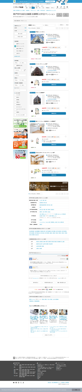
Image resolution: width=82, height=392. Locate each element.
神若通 (37, 241)
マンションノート (35, 278)
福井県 (33, 369)
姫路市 (51, 232)
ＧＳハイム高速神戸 (40, 92)
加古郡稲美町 (31, 231)
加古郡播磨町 (37, 231)
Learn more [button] (63, 389)
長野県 (26, 369)
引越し (38, 378)
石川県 (31, 369)
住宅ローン (39, 376)
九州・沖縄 (15, 375)
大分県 (31, 375)
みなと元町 (48, 222)
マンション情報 (39, 372)
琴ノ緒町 (62, 241)
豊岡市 (33, 234)
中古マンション (51, 367)
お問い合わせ (58, 367)
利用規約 (63, 382)
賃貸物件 (57, 299)
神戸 (45, 200)
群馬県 (20, 368)
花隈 (44, 209)
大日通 (37, 246)
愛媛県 (23, 374)
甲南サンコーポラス (40, 31)
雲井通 (52, 241)
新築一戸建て (44, 299)
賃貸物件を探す (17, 56)
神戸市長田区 (64, 231)
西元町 (49, 209)
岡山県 (23, 373)
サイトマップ (58, 369)
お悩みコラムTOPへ (48, 334)
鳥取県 (26, 373)
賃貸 (38, 364)
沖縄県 (24, 376)
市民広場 (64, 214)
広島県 (20, 373)
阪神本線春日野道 (43, 204)
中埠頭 (44, 215)
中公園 (56, 214)
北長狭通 (41, 241)
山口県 (31, 373)
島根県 (28, 373)
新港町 (47, 243)
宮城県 (28, 364)
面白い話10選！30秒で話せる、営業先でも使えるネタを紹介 (53, 317)
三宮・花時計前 (61, 222)
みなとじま (60, 214)
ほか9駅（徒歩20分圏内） (52, 99)
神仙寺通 (50, 243)
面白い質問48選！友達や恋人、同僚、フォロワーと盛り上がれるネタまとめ (44, 318)
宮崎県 (33, 375)
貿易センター (44, 214)
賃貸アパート (47, 364)
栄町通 (37, 243)
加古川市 (37, 234)
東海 (14, 370)
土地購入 (38, 369)
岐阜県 (23, 370)
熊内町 (55, 241)
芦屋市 (66, 232)
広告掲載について (59, 368)
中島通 (40, 248)
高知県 (26, 374)
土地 (54, 299)
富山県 (28, 369)
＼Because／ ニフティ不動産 (61, 364)
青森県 (23, 364)
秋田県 (31, 364)
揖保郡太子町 (42, 231)
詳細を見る (54, 55)
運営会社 (49, 382)
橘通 (40, 246)
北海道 (20, 364)
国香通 (49, 241)
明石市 (57, 232)
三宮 (43, 211)
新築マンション (32, 299)
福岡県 (20, 375)
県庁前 (46, 211)
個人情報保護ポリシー (56, 382)
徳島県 (33, 373)
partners (24, 389)
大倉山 (49, 211)
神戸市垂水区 (37, 232)
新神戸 (41, 211)
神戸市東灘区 (48, 231)
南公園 (41, 215)
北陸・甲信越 (16, 369)
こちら (59, 278)
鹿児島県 (20, 376)
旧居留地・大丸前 (54, 222)
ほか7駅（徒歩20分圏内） (52, 38)
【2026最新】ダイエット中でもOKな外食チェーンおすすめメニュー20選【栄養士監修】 (63, 318)
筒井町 (42, 246)
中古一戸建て (50, 299)
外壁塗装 (38, 377)
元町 (43, 200)
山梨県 (23, 369)
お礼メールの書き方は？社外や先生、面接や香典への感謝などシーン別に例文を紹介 (34, 318)
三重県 (28, 370)
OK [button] (76, 389)
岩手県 (26, 364)
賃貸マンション (41, 364)
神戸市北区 (42, 232)
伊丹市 (30, 234)
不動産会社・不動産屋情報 (34, 301)
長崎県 (26, 375)
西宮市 (60, 232)
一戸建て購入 (39, 368)
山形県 (33, 364)
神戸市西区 (47, 232)
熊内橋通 (59, 241)
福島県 (20, 365)
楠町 (47, 241)
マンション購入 (39, 367)
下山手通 (44, 243)
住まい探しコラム (40, 374)
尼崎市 (54, 232)
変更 (25, 27)
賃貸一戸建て (52, 364)
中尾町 (37, 248)
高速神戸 (52, 209)
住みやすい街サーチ (40, 373)
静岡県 (26, 370)
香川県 (20, 374)
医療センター (54, 215)
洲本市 (63, 232)
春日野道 (41, 202)
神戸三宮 (45, 202)
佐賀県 (23, 375)
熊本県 (28, 375)
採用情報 (67, 382)
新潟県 (20, 369)
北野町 (44, 241)
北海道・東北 (16, 364)
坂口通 (40, 243)
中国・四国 (15, 373)
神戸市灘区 (53, 231)
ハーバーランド (43, 222)
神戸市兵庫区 (58, 231)
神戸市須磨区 (31, 232)
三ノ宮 (41, 200)
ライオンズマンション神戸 (41, 63)
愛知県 (20, 370)
